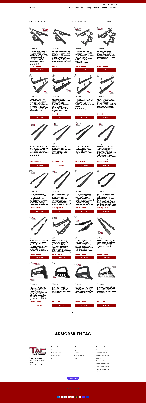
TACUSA (32, 7)
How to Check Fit (56, 350)
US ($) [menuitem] (115, 4)
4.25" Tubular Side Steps (103, 369)
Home (74, 21)
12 (35, 21)
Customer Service (56, 352)
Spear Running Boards (102, 366)
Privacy (76, 358)
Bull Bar (98, 372)
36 (41, 21)
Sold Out (61, 165)
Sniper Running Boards (102, 363)
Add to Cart (39, 70)
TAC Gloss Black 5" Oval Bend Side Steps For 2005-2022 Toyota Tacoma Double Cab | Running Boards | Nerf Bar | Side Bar (39, 149)
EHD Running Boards (102, 350)
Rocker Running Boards (102, 355)
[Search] (100, 4)
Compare (34, 48)
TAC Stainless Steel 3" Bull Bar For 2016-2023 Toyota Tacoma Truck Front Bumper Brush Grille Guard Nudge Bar (106, 289)
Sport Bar (99, 358)
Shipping (76, 352)
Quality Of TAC (55, 355)
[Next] (76, 312)
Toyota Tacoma (81, 21)
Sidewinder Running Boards (104, 361)
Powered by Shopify (73, 394)
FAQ (52, 358)
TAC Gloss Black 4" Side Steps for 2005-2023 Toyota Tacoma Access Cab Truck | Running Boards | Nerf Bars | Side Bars (83, 150)
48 (45, 21)
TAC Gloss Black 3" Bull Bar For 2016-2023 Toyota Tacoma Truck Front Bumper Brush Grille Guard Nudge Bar (61, 289)
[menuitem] (106, 4)
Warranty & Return (79, 355)
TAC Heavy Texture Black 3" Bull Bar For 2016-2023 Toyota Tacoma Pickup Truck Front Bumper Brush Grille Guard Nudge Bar (84, 289)
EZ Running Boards (101, 352)
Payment (76, 350)
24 (39, 21)
